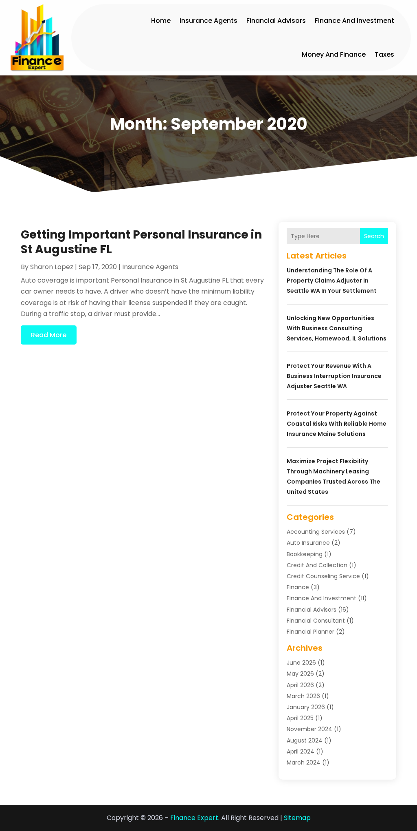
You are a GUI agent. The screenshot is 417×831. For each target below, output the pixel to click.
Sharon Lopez (51, 267)
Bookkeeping (305, 554)
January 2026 (306, 707)
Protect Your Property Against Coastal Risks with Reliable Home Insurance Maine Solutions (336, 423)
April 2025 (300, 718)
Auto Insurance (308, 543)
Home (161, 20)
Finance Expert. (194, 817)
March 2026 (303, 696)
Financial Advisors (276, 20)
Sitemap (297, 817)
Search (374, 236)
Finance (298, 587)
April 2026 (300, 685)
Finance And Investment (354, 20)
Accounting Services (316, 532)
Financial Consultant (316, 621)
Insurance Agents (208, 20)
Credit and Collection (317, 565)
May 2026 (300, 674)
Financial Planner (310, 632)
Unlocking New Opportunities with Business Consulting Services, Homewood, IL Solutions (336, 328)
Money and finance (334, 54)
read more (48, 335)
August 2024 (305, 740)
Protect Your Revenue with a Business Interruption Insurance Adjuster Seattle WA (334, 376)
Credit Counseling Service (323, 576)
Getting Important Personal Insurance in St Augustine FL (141, 242)
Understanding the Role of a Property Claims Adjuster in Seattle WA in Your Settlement (332, 280)
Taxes (384, 54)
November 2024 (309, 729)
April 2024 (300, 751)
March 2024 (303, 762)
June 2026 (301, 663)
